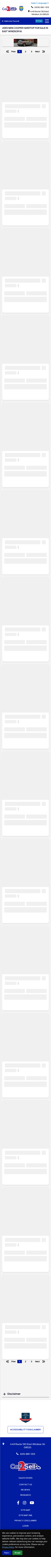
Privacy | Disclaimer (26, 1520)
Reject (6, 1553)
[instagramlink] (25, 1503)
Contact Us (25, 1484)
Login (26, 1526)
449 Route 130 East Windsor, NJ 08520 (39, 12)
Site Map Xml (26, 1515)
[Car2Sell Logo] (13, 10)
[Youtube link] (32, 1503)
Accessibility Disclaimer (25, 1429)
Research (25, 1495)
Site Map (25, 1510)
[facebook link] (18, 1503)
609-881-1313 (27, 1454)
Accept (17, 1553)
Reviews (25, 1490)
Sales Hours (26, 1478)
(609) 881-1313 (41, 7)
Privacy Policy (8, 1547)
